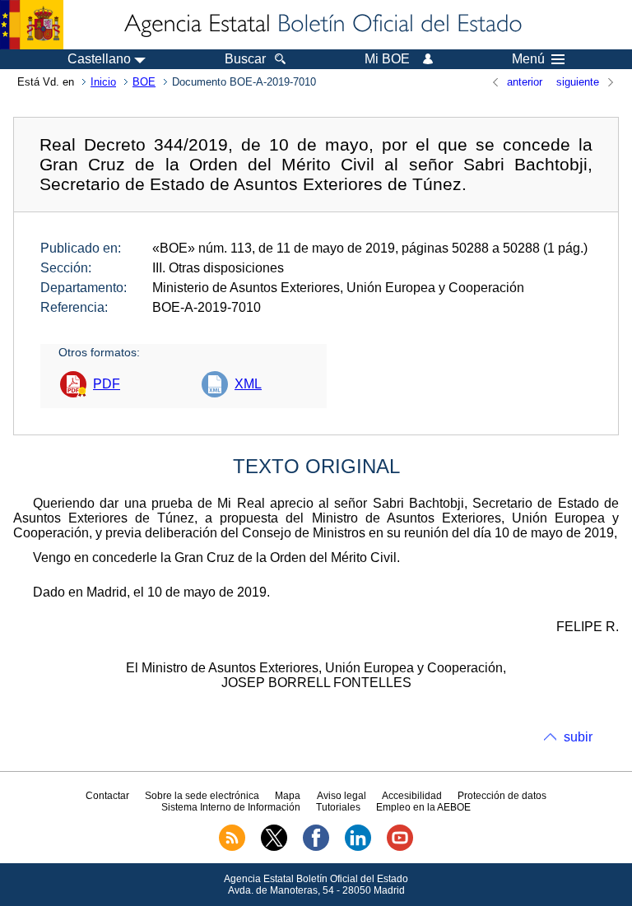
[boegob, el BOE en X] (274, 847)
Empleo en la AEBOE (423, 807)
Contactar (107, 795)
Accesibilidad (412, 795)
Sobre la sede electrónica (202, 795)
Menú (528, 59)
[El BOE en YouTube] (400, 847)
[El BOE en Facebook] (316, 847)
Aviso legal (341, 795)
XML (248, 384)
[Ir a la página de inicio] (321, 24)
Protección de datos (502, 795)
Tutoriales (338, 807)
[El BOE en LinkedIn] (358, 847)
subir (578, 737)
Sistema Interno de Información (230, 807)
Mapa (287, 795)
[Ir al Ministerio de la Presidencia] (31, 24)
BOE (144, 82)
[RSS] (232, 847)
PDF (106, 384)
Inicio (103, 82)
